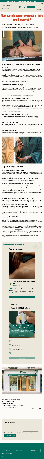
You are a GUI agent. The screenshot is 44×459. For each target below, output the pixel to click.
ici (7, 405)
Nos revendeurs (19, 450)
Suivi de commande (6, 450)
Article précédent (7, 416)
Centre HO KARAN (13, 219)
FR (42, 3)
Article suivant (37, 416)
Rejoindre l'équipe (19, 449)
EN (41, 3)
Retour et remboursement (7, 453)
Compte (40, 6)
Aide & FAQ (4, 452)
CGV (2, 456)
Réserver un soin (30, 7)
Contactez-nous (5, 449)
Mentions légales (5, 455)
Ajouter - (22, 297)
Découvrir (22, 300)
